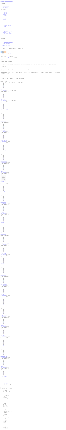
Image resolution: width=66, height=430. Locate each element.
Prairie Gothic (3, 294)
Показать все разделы (5, 45)
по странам (5, 7)
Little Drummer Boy (5, 243)
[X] (3, 52)
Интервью (5, 34)
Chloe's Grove (3, 119)
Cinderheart (3, 130)
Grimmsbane (3, 181)
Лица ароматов (6, 43)
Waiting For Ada (4, 366)
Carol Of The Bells (4, 109)
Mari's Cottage (11, 57)
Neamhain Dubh (4, 273)
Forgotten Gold (4, 171)
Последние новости (7, 31)
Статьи (4, 36)
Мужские (5, 15)
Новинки (5, 12)
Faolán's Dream (4, 161)
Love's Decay (3, 253)
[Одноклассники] (5, 52)
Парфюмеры (6, 40)
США (10, 53)
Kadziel (2, 212)
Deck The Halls (4, 140)
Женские (5, 14)
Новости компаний (7, 33)
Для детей (5, 17)
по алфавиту (6, 6)
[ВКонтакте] (1, 52)
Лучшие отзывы (6, 26)
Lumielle (2, 263)
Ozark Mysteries (4, 284)
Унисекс (5, 16)
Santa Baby (3, 335)
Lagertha (2, 222)
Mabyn (2, 89)
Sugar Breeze (3, 345)
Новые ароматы (6, 32)
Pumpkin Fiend (4, 304)
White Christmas (4, 376)
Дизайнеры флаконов (8, 42)
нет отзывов (3, 90)
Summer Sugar (4, 356)
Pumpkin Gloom (4, 315)
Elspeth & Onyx (4, 150)
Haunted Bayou (4, 191)
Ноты (4, 19)
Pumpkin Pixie (4, 325)
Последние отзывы (7, 25)
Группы (5, 20)
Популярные (6, 13)
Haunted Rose (3, 202)
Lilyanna (2, 232)
